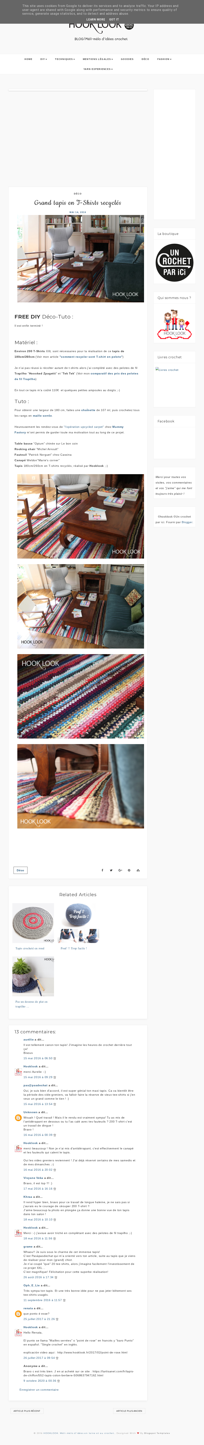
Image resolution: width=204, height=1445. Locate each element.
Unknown (30, 1112)
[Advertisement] (180, 156)
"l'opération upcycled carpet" (84, 426)
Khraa (28, 1196)
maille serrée (42, 415)
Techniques (64, 59)
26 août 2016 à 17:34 (39, 1277)
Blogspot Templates (157, 1433)
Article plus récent (27, 1411)
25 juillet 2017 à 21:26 (40, 1319)
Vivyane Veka (33, 1177)
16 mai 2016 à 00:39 (38, 1134)
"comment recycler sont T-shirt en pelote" (91, 356)
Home (28, 59)
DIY (42, 59)
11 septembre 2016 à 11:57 (43, 1300)
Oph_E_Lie (32, 1285)
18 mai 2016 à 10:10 (38, 1219)
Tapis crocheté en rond (30, 948)
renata (28, 1308)
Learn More (95, 19)
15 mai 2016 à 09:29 (38, 1077)
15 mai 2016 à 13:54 (38, 1104)
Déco (145, 59)
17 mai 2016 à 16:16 (38, 1188)
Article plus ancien (129, 1411)
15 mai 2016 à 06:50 (38, 1058)
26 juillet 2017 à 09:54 (40, 1357)
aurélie (29, 1039)
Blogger (187, 522)
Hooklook (31, 1066)
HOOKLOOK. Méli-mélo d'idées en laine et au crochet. (79, 1433)
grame (28, 1246)
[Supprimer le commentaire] (54, 1058)
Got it (114, 19)
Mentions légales (97, 59)
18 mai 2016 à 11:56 (38, 1238)
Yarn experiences (97, 69)
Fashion (163, 59)
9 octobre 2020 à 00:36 (40, 1380)
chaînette (88, 410)
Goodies (127, 59)
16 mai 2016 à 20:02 (38, 1169)
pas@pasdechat (36, 1085)
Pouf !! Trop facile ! (74, 948)
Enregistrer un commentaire (39, 1389)
